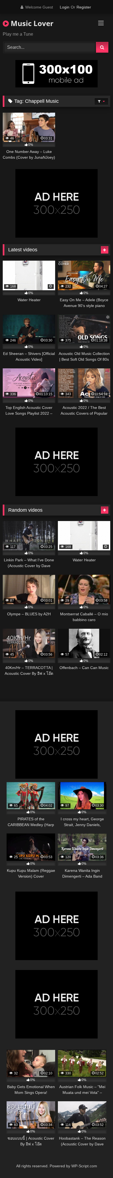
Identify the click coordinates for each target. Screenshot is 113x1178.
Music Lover (31, 23)
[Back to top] (96, 1161)
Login (64, 7)
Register (84, 7)
